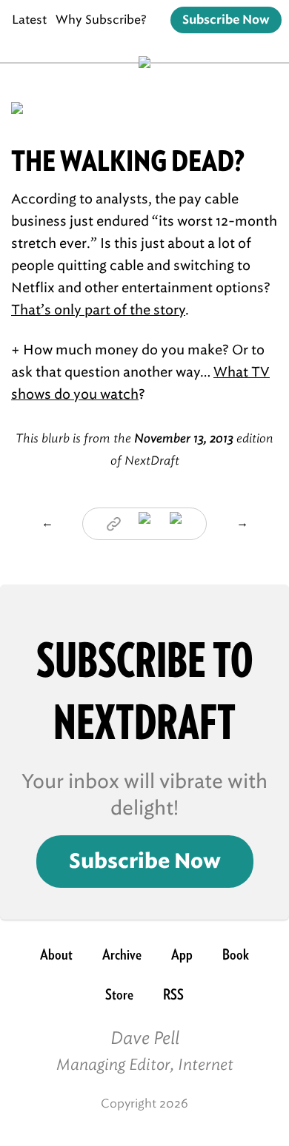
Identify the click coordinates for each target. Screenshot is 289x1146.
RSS (173, 994)
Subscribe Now (226, 20)
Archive (122, 954)
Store (119, 994)
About (56, 954)
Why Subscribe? (101, 20)
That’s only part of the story (98, 310)
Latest (29, 20)
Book (235, 954)
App (182, 954)
